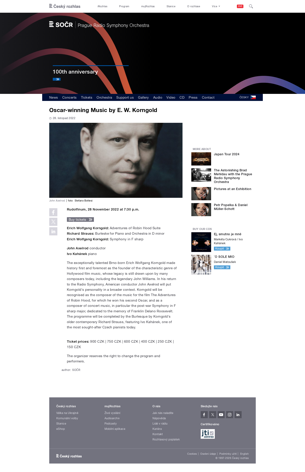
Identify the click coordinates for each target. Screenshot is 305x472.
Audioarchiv (112, 418)
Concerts (69, 97)
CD (182, 97)
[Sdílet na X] (53, 222)
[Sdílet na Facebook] (53, 212)
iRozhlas (102, 6)
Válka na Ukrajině (67, 413)
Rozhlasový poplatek (166, 439)
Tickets (86, 97)
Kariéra (157, 429)
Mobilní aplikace (114, 429)
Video (170, 97)
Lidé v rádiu (160, 423)
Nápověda (159, 418)
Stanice (171, 6)
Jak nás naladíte (163, 413)
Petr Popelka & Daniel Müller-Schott (230, 207)
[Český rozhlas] (64, 6)
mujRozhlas (148, 6)
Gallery (143, 97)
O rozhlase (193, 6)
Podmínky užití (228, 453)
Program (124, 6)
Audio (157, 97)
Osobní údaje (208, 453)
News (53, 97)
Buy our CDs (202, 229)
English (244, 453)
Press (193, 97)
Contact (208, 97)
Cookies (192, 453)
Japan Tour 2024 (226, 154)
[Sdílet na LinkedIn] (53, 231)
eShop (60, 429)
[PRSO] (99, 24)
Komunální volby (67, 418)
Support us (125, 97)
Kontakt (157, 434)
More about (202, 149)
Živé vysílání (112, 413)
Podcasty (110, 423)
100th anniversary (75, 72)
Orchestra (104, 97)
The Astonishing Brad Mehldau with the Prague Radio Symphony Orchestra (233, 176)
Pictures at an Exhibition (232, 189)
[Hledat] (251, 6)
